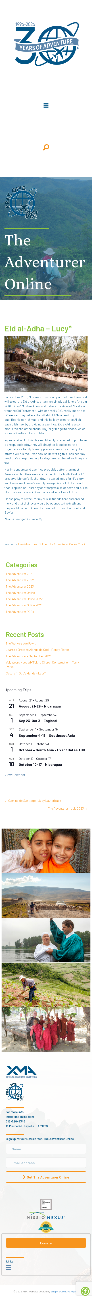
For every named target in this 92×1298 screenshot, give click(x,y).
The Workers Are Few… (21, 643)
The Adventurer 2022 (20, 580)
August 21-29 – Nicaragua (40, 706)
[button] (46, 147)
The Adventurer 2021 (19, 574)
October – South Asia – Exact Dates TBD (52, 750)
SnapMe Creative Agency (64, 1291)
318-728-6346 (15, 1121)
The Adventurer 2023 (20, 586)
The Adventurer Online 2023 (66, 544)
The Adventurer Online (32, 544)
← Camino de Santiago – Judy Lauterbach (32, 800)
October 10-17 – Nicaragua (40, 764)
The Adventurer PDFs (20, 611)
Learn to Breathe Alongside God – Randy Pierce (37, 649)
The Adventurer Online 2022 (24, 599)
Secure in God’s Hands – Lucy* (26, 673)
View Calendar (14, 775)
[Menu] (46, 106)
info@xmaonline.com (20, 1116)
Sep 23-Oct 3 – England (38, 720)
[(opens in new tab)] (46, 1204)
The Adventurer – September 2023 (28, 656)
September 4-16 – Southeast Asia (47, 735)
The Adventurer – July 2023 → (68, 808)
